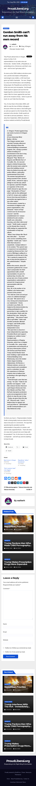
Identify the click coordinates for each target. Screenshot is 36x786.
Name (5, 624)
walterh (14, 44)
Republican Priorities (15, 526)
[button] (30, 17)
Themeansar (18, 774)
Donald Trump (8, 701)
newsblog (6, 28)
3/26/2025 (9, 690)
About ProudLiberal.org (16, 778)
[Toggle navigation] (17, 17)
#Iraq (22, 46)
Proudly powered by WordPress (13, 772)
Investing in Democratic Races (18, 782)
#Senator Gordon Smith (17, 49)
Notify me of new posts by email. (15, 652)
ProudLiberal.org (18, 8)
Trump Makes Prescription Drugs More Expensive (17, 563)
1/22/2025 (9, 729)
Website (5, 640)
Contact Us (26, 778)
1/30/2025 (9, 709)
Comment (6, 588)
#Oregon (27, 46)
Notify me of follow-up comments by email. (18, 648)
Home (8, 778)
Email (5, 632)
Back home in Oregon (10, 460)
